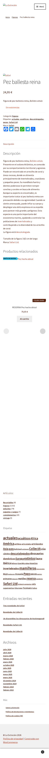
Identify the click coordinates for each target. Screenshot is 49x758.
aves (11, 549)
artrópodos (37, 543)
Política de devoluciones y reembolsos (20, 712)
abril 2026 (7, 652)
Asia (5, 549)
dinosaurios (37, 553)
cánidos (6, 553)
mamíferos (27, 568)
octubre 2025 (8, 665)
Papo (27, 574)
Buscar (24, 753)
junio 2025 (7, 671)
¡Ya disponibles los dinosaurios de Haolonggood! (23, 618)
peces (5, 122)
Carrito (38, 751)
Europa (20, 558)
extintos (29, 558)
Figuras (15, 17)
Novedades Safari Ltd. (12, 625)
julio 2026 (7, 649)
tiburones (18, 588)
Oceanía (19, 574)
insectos (34, 563)
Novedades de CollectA (12, 612)
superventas (8, 588)
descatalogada (23, 232)
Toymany (27, 588)
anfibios (18, 544)
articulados (26, 544)
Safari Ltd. (14, 242)
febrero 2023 (8, 687)
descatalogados (37, 119)
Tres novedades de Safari (14, 605)
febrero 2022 (8, 690)
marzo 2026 (8, 656)
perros (39, 574)
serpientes (28, 584)
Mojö (5, 574)
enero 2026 (7, 662)
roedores (39, 579)
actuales (15, 119)
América (8, 543)
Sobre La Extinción (12, 708)
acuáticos (24, 119)
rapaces (15, 579)
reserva (31, 578)
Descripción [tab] (8, 144)
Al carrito (24, 318)
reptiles (22, 578)
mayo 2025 (7, 674)
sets (34, 584)
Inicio (8, 17)
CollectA (35, 549)
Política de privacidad (13, 738)
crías (43, 548)
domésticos (9, 558)
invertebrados (24, 221)
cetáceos (25, 549)
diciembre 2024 (9, 680)
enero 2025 (7, 677)
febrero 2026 (8, 659)
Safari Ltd (13, 122)
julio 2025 (7, 668)
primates (7, 578)
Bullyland (18, 549)
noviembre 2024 (9, 683)
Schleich (21, 584)
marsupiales (40, 569)
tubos (34, 588)
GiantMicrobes (23, 563)
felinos (14, 563)
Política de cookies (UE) (14, 716)
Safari (11, 125)
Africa (34, 538)
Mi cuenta (8, 753)
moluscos (11, 574)
